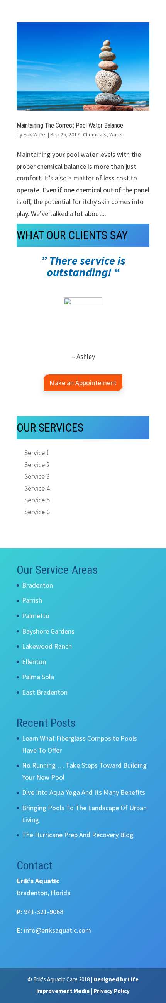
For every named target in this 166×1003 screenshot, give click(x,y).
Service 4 (37, 488)
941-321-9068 (43, 911)
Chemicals (95, 134)
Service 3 (37, 476)
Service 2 (37, 464)
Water (116, 134)
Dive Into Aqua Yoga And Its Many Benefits (83, 792)
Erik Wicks (35, 134)
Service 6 (37, 511)
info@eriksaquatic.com (57, 930)
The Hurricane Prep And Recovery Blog (78, 834)
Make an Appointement (83, 382)
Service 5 (37, 499)
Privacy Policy (111, 990)
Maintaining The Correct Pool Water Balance (70, 125)
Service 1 (37, 452)
